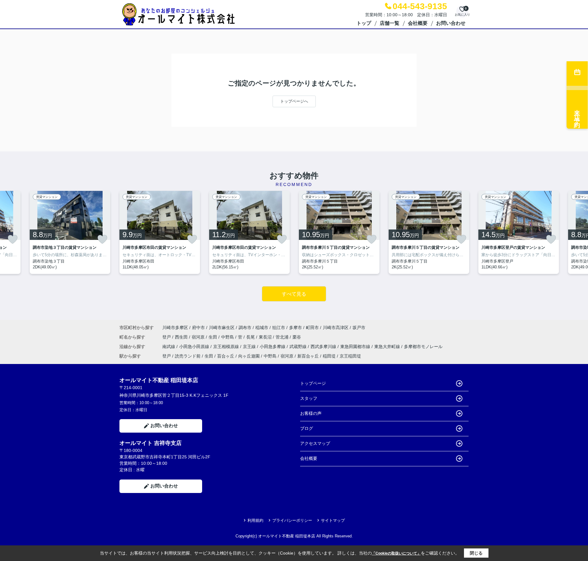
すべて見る (294, 294)
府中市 (198, 327)
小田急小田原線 (194, 346)
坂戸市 (358, 327)
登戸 (167, 337)
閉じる (476, 553)
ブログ (306, 428)
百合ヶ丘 (225, 356)
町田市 (312, 327)
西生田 (182, 337)
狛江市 (278, 327)
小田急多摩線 (273, 346)
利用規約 (255, 520)
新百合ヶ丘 (308, 356)
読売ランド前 (188, 356)
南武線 (169, 346)
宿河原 (199, 337)
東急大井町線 (387, 346)
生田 (213, 337)
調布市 (245, 327)
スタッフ (308, 398)
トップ (363, 23)
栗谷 (296, 337)
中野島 (228, 337)
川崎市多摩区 (175, 327)
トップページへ (294, 101)
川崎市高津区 (336, 327)
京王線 (250, 346)
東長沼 (266, 337)
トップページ (313, 383)
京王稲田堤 (350, 356)
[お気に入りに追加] (12, 239)
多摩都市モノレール (423, 346)
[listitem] (160, 232)
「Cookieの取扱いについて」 (396, 553)
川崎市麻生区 (222, 327)
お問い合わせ (451, 23)
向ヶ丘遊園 (249, 356)
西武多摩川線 (324, 346)
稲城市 (261, 327)
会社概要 (418, 23)
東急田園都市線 (355, 346)
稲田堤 (329, 356)
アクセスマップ (315, 443)
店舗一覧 (389, 23)
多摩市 (295, 327)
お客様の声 (311, 413)
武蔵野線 (298, 346)
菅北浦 (283, 337)
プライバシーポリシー (292, 520)
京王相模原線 (226, 346)
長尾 (251, 337)
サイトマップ (333, 520)
